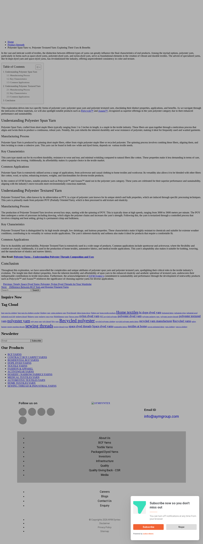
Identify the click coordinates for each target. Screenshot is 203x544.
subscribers (148, 534)
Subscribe (148, 527)
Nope (181, 527)
